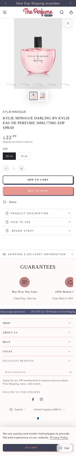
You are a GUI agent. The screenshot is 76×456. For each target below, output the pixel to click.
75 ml (24, 156)
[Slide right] (70, 3)
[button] (61, 12)
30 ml (9, 156)
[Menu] (5, 12)
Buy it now (38, 190)
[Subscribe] (71, 372)
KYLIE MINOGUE (14, 112)
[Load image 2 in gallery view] (43, 96)
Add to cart (38, 179)
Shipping (7, 142)
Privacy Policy (59, 437)
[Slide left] (6, 3)
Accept (31, 447)
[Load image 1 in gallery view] (33, 96)
